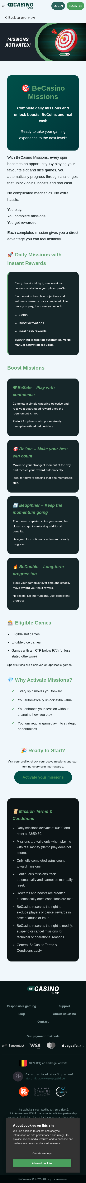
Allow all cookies (42, 1163)
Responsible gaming (21, 1006)
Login (58, 6)
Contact (43, 1021)
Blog (21, 1014)
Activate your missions (43, 777)
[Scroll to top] (77, 1174)
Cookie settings (42, 1153)
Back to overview (21, 17)
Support (64, 1006)
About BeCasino (64, 1014)
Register (75, 6)
